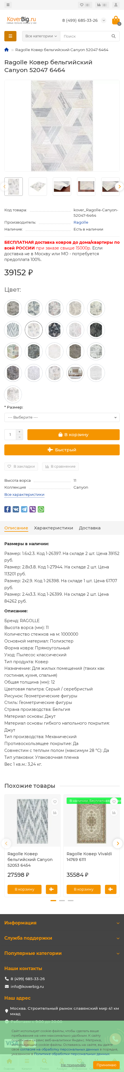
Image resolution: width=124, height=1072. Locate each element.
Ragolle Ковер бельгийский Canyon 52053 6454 (30, 859)
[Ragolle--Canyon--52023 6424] (54, 373)
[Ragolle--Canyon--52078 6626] (13, 308)
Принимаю (106, 1065)
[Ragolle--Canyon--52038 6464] (13, 351)
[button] (53, 900)
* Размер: (13, 407)
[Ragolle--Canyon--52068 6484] (75, 308)
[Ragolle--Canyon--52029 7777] (96, 308)
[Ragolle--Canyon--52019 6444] (96, 373)
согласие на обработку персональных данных (59, 1049)
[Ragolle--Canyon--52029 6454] (96, 351)
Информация (20, 923)
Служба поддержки (28, 938)
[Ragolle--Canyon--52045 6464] (75, 329)
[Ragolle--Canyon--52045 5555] (96, 329)
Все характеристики (24, 494)
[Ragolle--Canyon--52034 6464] (54, 351)
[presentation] (4, 186)
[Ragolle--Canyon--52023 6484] (33, 373)
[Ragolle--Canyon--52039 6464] (54, 308)
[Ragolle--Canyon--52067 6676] (33, 308)
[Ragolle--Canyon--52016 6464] (13, 394)
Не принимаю (73, 1065)
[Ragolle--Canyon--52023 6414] (75, 373)
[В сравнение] (55, 812)
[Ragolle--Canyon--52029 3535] (13, 373)
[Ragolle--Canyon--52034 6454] (75, 351)
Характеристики (53, 528)
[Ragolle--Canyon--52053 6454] (13, 329)
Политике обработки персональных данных (72, 1054)
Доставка (90, 528)
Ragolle (81, 222)
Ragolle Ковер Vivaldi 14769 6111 (89, 856)
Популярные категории (33, 953)
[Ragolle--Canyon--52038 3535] (33, 351)
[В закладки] (55, 802)
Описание (16, 528)
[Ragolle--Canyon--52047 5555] (54, 329)
